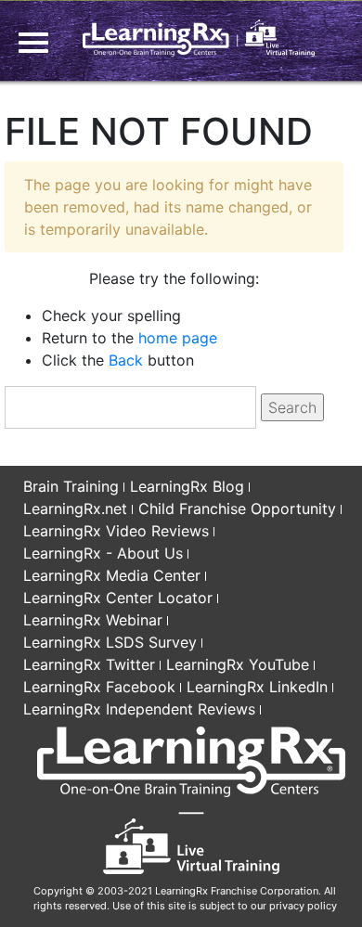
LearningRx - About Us (103, 553)
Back (126, 360)
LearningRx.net (75, 508)
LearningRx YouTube (237, 664)
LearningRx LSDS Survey (110, 642)
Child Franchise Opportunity (237, 508)
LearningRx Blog (187, 486)
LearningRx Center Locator (118, 597)
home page (177, 337)
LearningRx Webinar (92, 620)
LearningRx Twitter (89, 664)
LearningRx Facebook (99, 686)
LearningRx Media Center (111, 575)
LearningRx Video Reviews (116, 530)
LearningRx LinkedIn (257, 686)
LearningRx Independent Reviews (139, 709)
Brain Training (71, 486)
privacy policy (303, 905)
